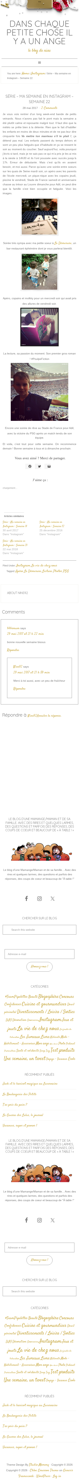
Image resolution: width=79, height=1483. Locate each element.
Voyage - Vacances (56, 1059)
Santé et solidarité (27, 1051)
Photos (57, 571)
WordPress (43, 1476)
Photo (61, 1043)
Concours (66, 997)
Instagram (23, 565)
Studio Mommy (39, 1464)
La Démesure (63, 243)
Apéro (19, 571)
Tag (48, 1051)
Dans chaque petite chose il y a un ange (39, 32)
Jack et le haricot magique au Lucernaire (30, 1083)
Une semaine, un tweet (24, 1058)
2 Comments (49, 108)
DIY (9, 1020)
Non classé (54, 1043)
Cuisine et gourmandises (44, 1004)
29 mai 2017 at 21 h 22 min (25, 633)
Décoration (19, 1020)
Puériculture (10, 1051)
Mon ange (42, 1043)
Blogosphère (48, 996)
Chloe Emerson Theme (44, 1470)
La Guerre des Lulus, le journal (23, 1115)
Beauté (33, 996)
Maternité (55, 1037)
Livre (45, 1037)
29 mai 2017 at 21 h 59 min (31, 672)
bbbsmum (13, 628)
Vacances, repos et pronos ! (20, 1125)
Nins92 (17, 666)
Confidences (13, 1004)
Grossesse (32, 1020)
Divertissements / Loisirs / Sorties (46, 1012)
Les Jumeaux (30, 1037)
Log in (57, 1476)
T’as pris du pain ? (15, 1104)
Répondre (13, 650)
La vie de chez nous (44, 565)
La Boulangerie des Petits (19, 1094)
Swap (42, 1051)
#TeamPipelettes (16, 997)
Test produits (63, 1050)
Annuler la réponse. (49, 715)
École (71, 1059)
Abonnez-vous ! (39, 966)
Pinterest (70, 1044)
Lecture (47, 571)
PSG (66, 571)
